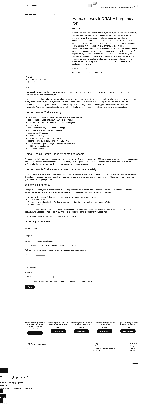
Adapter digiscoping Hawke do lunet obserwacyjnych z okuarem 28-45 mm (35, 324)
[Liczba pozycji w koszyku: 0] (137, 6)
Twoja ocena (30, 254)
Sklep (123, 7)
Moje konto (108, 7)
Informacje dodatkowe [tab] (37, 79)
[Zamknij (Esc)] (6, 403)
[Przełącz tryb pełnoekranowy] (2, 403)
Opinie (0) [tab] (32, 82)
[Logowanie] (135, 6)
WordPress (135, 363)
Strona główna (28, 14)
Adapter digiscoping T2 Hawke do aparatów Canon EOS (81, 323)
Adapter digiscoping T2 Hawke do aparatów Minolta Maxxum (128, 323)
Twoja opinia (30, 268)
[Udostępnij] (4, 403)
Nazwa (28, 272)
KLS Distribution (31, 6)
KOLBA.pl (99, 72)
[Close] (4, 370)
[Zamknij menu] (95, 3)
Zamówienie (129, 7)
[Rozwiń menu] (90, 5)
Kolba (34, 14)
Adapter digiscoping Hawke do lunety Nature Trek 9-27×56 (58, 323)
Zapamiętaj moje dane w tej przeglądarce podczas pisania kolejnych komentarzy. (59, 281)
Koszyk (102, 7)
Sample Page (116, 7)
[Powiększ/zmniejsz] (0, 403)
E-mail (28, 277)
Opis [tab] (30, 77)
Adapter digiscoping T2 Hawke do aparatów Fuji (104, 323)
